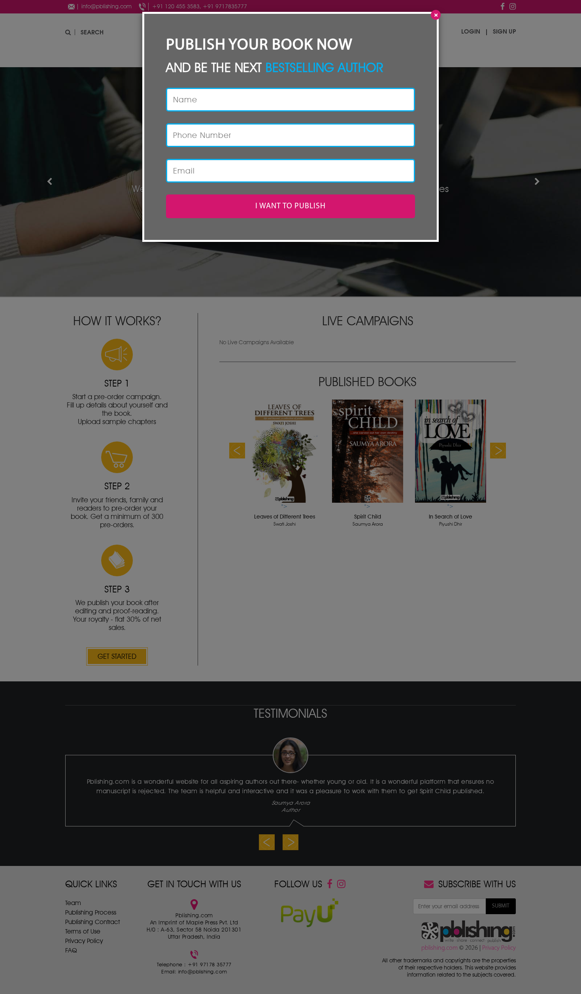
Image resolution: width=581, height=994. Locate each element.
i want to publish (290, 206)
